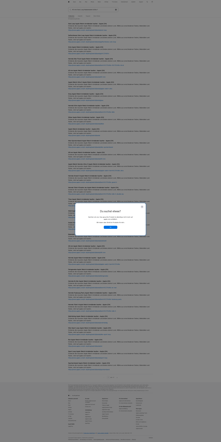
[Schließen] (142, 207)
